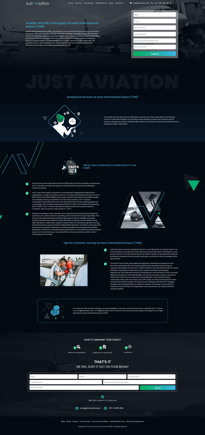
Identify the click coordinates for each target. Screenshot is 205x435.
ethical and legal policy (135, 421)
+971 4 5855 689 (160, 3)
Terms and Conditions (100, 421)
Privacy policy (85, 421)
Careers (75, 421)
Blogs (69, 421)
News (63, 421)
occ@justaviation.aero (141, 3)
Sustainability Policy (117, 421)
